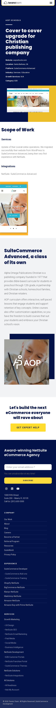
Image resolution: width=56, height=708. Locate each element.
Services (16, 72)
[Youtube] (18, 488)
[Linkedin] (12, 488)
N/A (22, 77)
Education (26, 72)
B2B (16, 81)
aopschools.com (20, 60)
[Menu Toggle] (51, 2)
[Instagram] (6, 488)
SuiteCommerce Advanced (24, 68)
